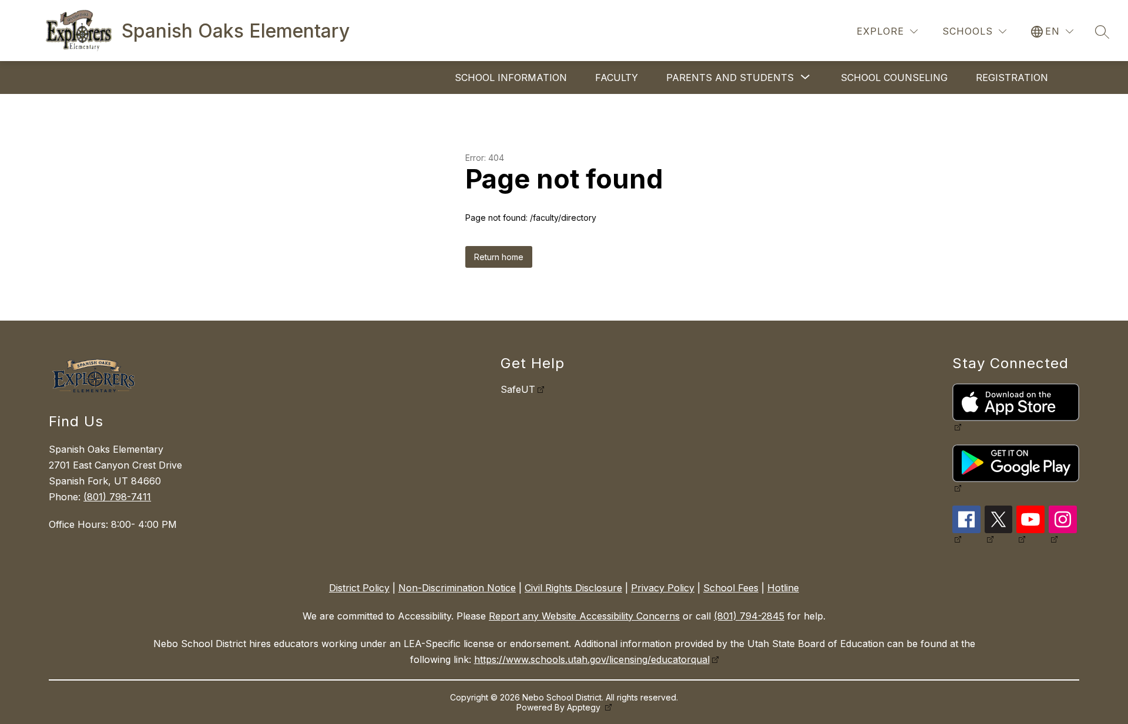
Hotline (783, 588)
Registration (1012, 77)
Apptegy (585, 707)
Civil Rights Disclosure (573, 588)
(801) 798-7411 (117, 497)
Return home (498, 257)
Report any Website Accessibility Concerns (584, 616)
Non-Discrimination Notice (457, 588)
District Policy (359, 588)
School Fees (730, 588)
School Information (511, 77)
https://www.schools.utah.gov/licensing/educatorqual (592, 659)
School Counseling (894, 77)
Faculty (616, 77)
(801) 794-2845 (749, 616)
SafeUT (518, 389)
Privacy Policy (662, 588)
